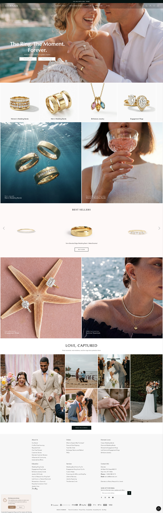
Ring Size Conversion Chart (39, 484)
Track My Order (70, 448)
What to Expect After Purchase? (75, 443)
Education (35, 464)
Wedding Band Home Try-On (74, 467)
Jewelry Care (35, 486)
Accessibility (89, 510)
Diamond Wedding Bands (108, 445)
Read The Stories (81, 427)
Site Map (104, 510)
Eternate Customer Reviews (39, 455)
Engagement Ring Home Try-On (75, 469)
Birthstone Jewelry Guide (39, 472)
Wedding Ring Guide (38, 467)
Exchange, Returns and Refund (74, 450)
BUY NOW (81, 249)
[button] (158, 508)
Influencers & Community (39, 457)
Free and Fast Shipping (72, 445)
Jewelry (88, 5)
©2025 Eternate (61, 509)
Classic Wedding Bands (107, 443)
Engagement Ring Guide (39, 469)
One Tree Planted (37, 450)
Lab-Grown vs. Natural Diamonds (41, 479)
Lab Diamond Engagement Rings (110, 450)
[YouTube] (112, 497)
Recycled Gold (36, 448)
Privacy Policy (82, 510)
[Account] (150, 6)
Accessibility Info (97, 510)
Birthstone (99, 5)
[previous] (4, 228)
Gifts (108, 5)
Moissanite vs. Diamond (38, 481)
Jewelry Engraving (71, 479)
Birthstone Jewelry (106, 452)
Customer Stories (37, 452)
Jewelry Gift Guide (37, 474)
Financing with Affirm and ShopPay (76, 474)
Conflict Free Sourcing (38, 445)
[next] (159, 228)
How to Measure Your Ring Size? (41, 476)
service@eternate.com (111, 476)
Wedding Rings (60, 5)
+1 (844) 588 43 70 (110, 474)
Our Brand (35, 443)
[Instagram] (105, 497)
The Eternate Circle (71, 481)
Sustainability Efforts (37, 460)
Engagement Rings (75, 5)
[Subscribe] (129, 493)
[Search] (146, 6)
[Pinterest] (109, 497)
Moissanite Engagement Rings (109, 448)
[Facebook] (101, 497)
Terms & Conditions (73, 510)
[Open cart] (158, 6)
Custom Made (70, 472)
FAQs (67, 452)
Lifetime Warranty (71, 476)
